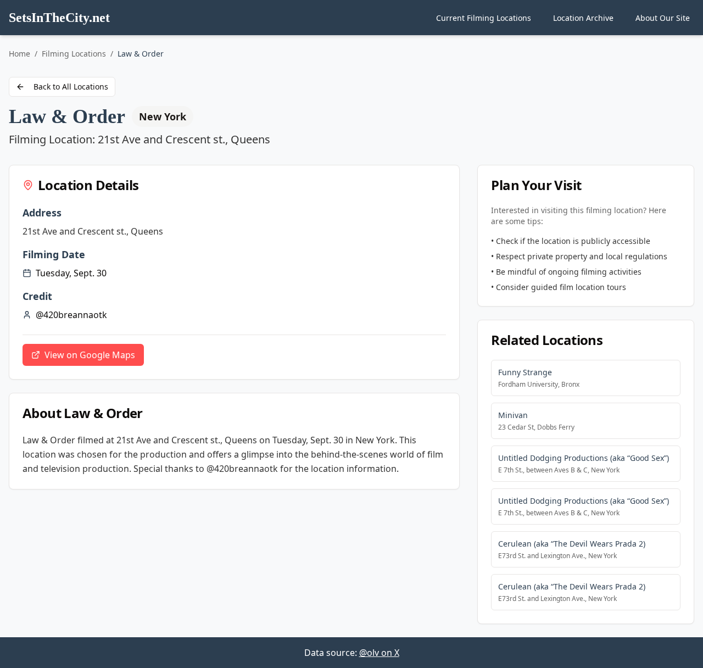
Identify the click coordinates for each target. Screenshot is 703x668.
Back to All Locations (71, 86)
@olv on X (379, 653)
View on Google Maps (89, 355)
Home (19, 53)
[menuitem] (483, 17)
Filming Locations (74, 53)
